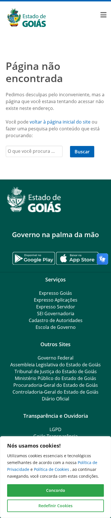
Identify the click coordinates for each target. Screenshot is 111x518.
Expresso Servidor (55, 307)
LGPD (55, 429)
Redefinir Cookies (55, 505)
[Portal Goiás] (55, 18)
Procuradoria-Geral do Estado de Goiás (55, 385)
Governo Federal (55, 358)
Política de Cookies (52, 469)
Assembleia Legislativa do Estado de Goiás (55, 365)
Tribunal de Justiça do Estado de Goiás (56, 371)
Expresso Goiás (55, 293)
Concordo (55, 490)
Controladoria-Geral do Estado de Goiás (55, 392)
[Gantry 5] (55, 199)
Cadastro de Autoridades (56, 320)
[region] (55, 477)
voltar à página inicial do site (60, 122)
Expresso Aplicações (55, 300)
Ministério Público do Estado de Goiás (55, 378)
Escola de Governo (56, 327)
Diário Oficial (55, 399)
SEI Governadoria (55, 313)
